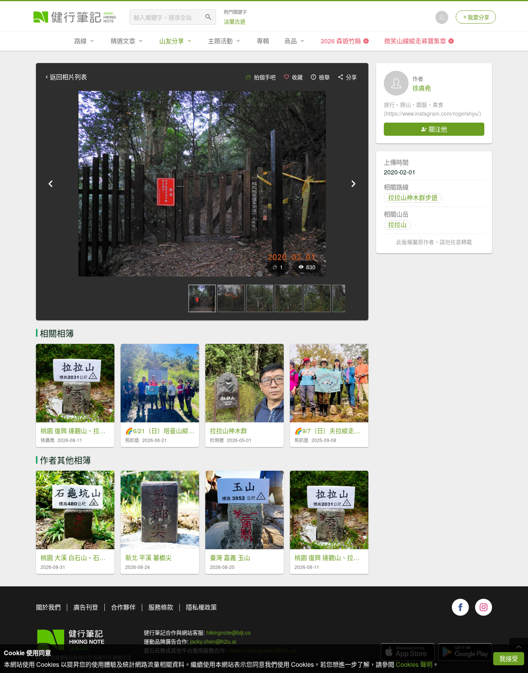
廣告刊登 (85, 607)
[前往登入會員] (442, 17)
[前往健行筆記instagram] (483, 607)
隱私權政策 (201, 607)
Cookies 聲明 (414, 664)
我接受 (508, 658)
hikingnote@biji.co (228, 632)
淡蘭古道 (234, 21)
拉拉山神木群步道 (413, 197)
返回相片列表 (68, 76)
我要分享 (478, 17)
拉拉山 (397, 224)
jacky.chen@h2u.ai (213, 641)
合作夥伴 (123, 607)
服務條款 (160, 607)
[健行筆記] (74, 17)
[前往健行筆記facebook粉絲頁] (460, 607)
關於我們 (48, 607)
